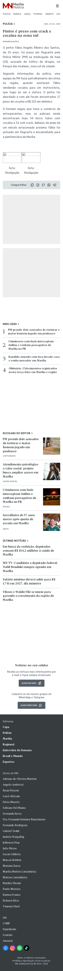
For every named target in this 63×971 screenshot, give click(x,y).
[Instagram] (12, 948)
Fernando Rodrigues (15, 825)
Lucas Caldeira (11, 854)
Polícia (6, 14)
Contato (8, 935)
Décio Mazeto (11, 802)
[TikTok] (26, 948)
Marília (17, 14)
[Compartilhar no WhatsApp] (49, 185)
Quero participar (28, 705)
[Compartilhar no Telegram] (54, 185)
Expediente (9, 929)
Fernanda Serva (12, 813)
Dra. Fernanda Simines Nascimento (24, 819)
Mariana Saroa (11, 866)
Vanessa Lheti (11, 906)
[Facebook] (5, 948)
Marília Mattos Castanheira (19, 871)
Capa (6, 727)
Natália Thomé (12, 883)
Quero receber (29, 683)
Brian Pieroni (11, 790)
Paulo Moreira (11, 889)
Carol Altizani (11, 796)
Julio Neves (10, 848)
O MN (6, 923)
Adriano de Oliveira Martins (20, 779)
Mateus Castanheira (15, 877)
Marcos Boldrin (12, 860)
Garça (27, 14)
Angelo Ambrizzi (13, 784)
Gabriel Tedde (11, 831)
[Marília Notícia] (13, 6)
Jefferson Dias (11, 842)
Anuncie (8, 941)
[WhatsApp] (19, 948)
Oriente (49, 14)
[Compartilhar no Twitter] (43, 185)
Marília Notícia (12, 41)
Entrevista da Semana (17, 750)
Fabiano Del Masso (14, 808)
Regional (8, 744)
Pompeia (37, 14)
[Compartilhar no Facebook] (38, 185)
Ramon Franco (11, 895)
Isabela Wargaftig (13, 837)
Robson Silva (11, 900)
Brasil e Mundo (13, 756)
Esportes (8, 762)
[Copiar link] (32, 185)
